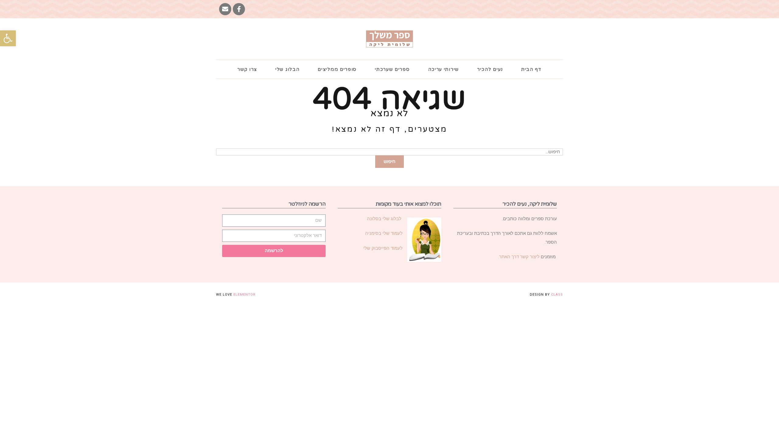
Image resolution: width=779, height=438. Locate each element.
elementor (244, 295)
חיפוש (389, 161)
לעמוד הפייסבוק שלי (383, 248)
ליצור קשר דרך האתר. (519, 256)
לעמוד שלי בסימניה (384, 233)
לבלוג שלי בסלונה (385, 218)
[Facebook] (239, 9)
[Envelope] (225, 9)
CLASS (557, 295)
